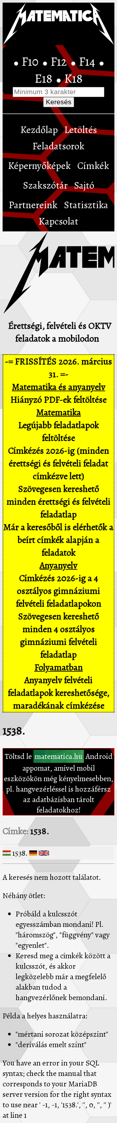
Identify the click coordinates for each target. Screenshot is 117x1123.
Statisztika (86, 205)
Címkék (93, 166)
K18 (73, 78)
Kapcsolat (58, 221)
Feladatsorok (58, 146)
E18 (45, 78)
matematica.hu (59, 756)
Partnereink (33, 205)
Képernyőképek (39, 166)
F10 (31, 61)
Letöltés (80, 130)
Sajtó (84, 185)
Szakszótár (45, 185)
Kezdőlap (39, 130)
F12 (60, 61)
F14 (88, 61)
